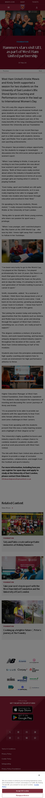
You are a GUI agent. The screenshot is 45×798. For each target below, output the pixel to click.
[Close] (39, 775)
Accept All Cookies (22, 791)
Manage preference (22, 795)
